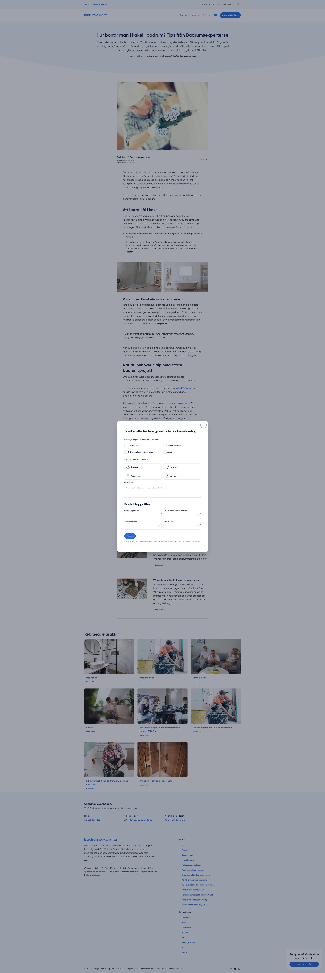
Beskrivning (129, 482)
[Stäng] (203, 425)
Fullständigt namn (131, 511)
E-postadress (169, 521)
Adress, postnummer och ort (175, 511)
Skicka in (130, 536)
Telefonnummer (130, 521)
